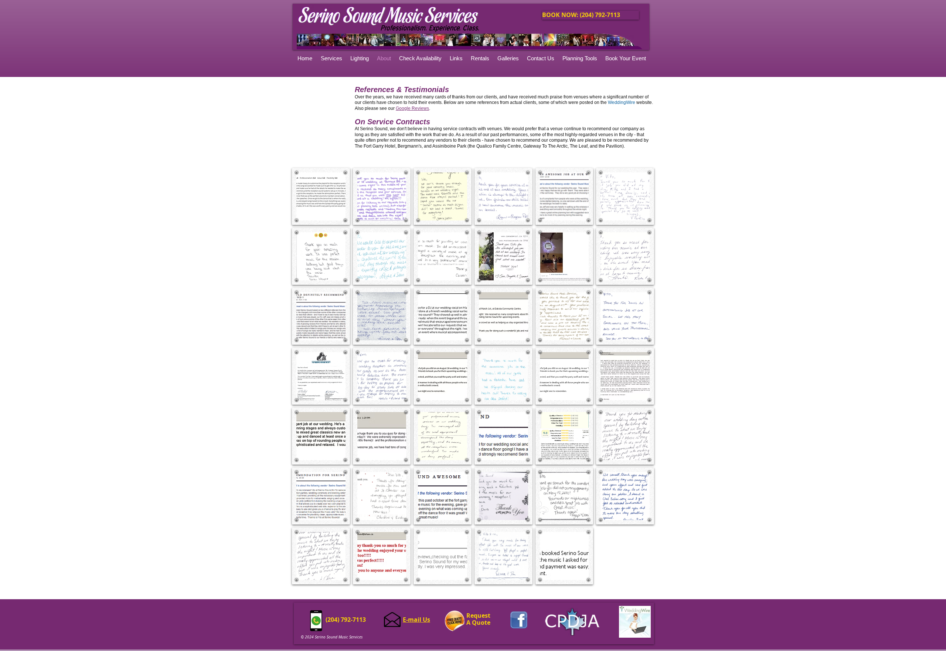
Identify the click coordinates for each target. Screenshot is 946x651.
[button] (508, 58)
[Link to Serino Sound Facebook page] (518, 619)
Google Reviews (412, 108)
